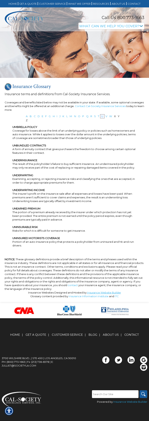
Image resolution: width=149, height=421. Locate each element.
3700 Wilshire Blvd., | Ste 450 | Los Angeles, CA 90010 (39, 358)
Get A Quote (36, 335)
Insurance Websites (41, 292)
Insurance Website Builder (104, 292)
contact (73, 285)
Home (15, 335)
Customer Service (67, 335)
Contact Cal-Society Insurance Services (100, 106)
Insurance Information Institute (88, 296)
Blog (92, 335)
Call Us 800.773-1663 (123, 17)
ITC (117, 296)
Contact (131, 335)
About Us (111, 335)
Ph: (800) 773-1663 (13, 361)
